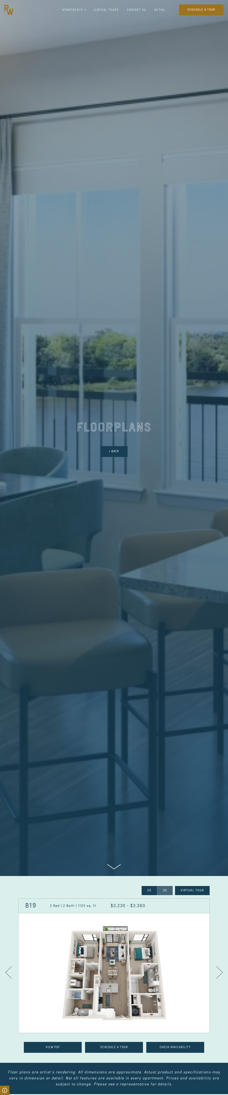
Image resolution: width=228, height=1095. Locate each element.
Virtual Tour (192, 890)
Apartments (72, 9)
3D (165, 890)
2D (149, 890)
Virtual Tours (106, 9)
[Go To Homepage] (8, 10)
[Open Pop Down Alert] (4, 1090)
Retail (160, 9)
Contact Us (136, 9)
